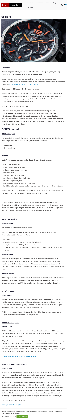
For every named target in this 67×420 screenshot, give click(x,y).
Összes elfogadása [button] (22, 416)
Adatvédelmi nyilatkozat (9, 416)
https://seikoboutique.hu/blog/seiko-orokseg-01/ (25, 84)
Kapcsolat (30, 7)
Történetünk (39, 3)
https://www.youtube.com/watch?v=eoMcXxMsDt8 (19, 356)
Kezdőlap (30, 3)
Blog (54, 3)
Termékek (48, 3)
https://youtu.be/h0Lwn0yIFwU (12, 405)
